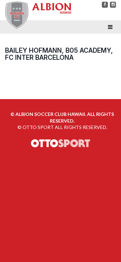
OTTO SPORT (38, 127)
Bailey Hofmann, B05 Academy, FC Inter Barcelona (59, 53)
